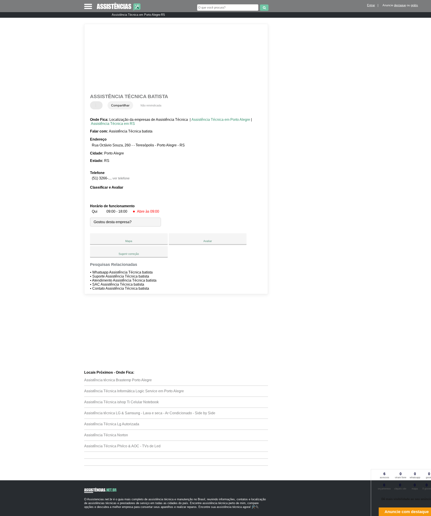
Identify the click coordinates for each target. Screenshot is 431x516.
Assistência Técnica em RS (113, 124)
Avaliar (207, 241)
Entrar (371, 5)
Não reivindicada (151, 105)
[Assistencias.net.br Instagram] (89, 510)
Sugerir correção (129, 254)
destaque (400, 5)
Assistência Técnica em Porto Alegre (220, 119)
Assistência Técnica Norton (106, 435)
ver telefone (121, 178)
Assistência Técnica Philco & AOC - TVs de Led (122, 446)
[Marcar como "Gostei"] (94, 105)
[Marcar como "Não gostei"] (99, 105)
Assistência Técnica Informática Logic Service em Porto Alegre (134, 391)
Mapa (128, 241)
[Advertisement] (174, 58)
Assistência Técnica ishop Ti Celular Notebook (121, 402)
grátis (414, 5)
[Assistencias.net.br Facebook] (85, 510)
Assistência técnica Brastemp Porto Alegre (118, 380)
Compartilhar (120, 105)
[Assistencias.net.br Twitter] (87, 510)
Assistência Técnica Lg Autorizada (111, 424)
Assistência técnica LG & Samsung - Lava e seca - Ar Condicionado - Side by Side (149, 413)
